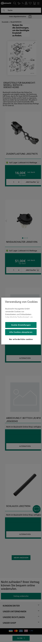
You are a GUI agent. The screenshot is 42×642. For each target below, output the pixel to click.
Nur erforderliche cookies (21, 339)
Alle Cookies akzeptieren (20, 332)
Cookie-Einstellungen (21, 325)
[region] (21, 321)
